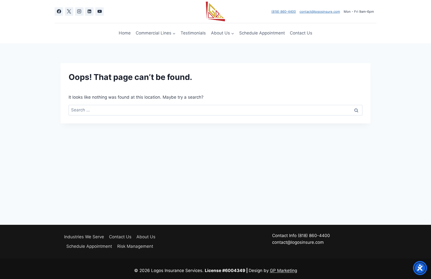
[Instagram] (79, 11)
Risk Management (135, 246)
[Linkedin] (89, 11)
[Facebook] (59, 11)
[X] (69, 11)
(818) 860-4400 (283, 11)
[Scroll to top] (418, 261)
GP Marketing (283, 270)
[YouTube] (99, 11)
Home (125, 32)
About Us (145, 236)
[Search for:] (215, 109)
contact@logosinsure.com (320, 11)
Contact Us (301, 32)
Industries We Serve (84, 236)
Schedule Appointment (262, 32)
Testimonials (193, 32)
